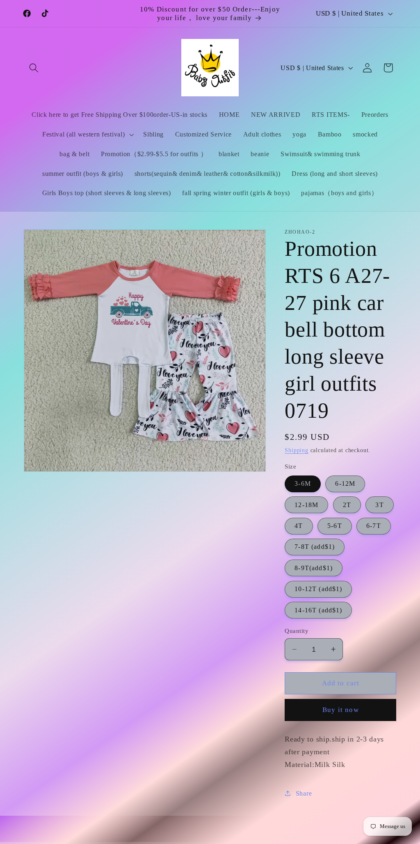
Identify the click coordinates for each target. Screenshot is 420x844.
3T (379, 504)
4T (298, 525)
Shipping (296, 450)
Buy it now (340, 710)
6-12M (345, 483)
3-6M (302, 483)
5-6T (334, 525)
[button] (34, 67)
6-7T (373, 525)
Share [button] (304, 793)
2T (347, 504)
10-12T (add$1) (318, 588)
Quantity (296, 631)
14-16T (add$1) (318, 610)
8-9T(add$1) (313, 567)
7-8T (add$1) (314, 546)
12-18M (306, 504)
